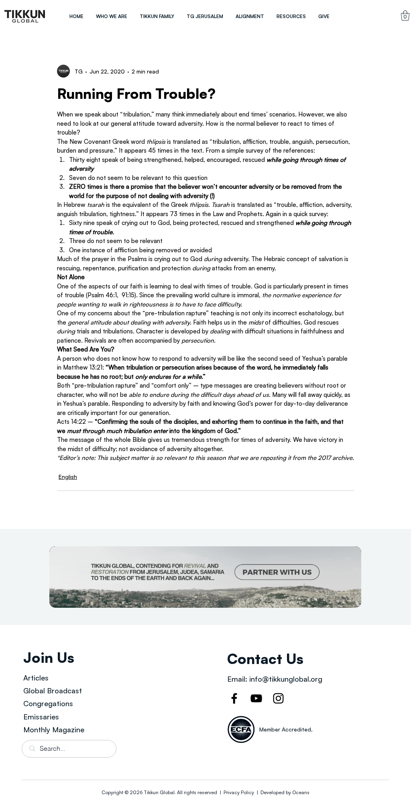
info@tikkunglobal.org (285, 678)
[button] (111, 16)
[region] (25, 16)
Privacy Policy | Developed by (257, 792)
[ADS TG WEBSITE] (205, 577)
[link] (405, 15)
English (68, 476)
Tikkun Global (159, 792)
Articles (36, 677)
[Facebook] (234, 698)
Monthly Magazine (53, 729)
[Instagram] (278, 698)
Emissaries (41, 716)
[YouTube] (256, 698)
